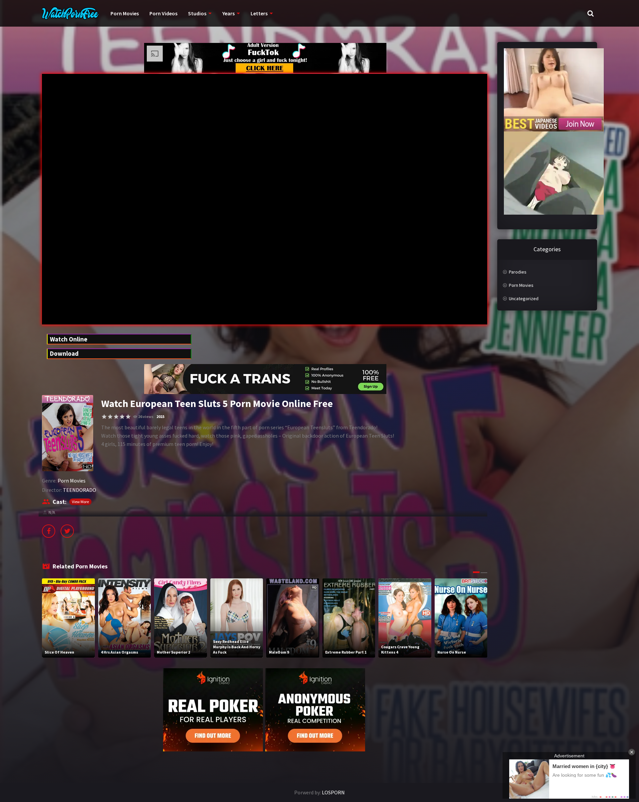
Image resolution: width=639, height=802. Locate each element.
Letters (259, 13)
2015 (160, 416)
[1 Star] (104, 417)
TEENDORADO (79, 490)
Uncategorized (523, 298)
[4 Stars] (122, 417)
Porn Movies (124, 13)
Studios (197, 13)
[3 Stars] (116, 417)
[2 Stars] (110, 417)
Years (228, 13)
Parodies (518, 272)
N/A (52, 512)
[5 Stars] (128, 417)
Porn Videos (163, 13)
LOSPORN (333, 792)
